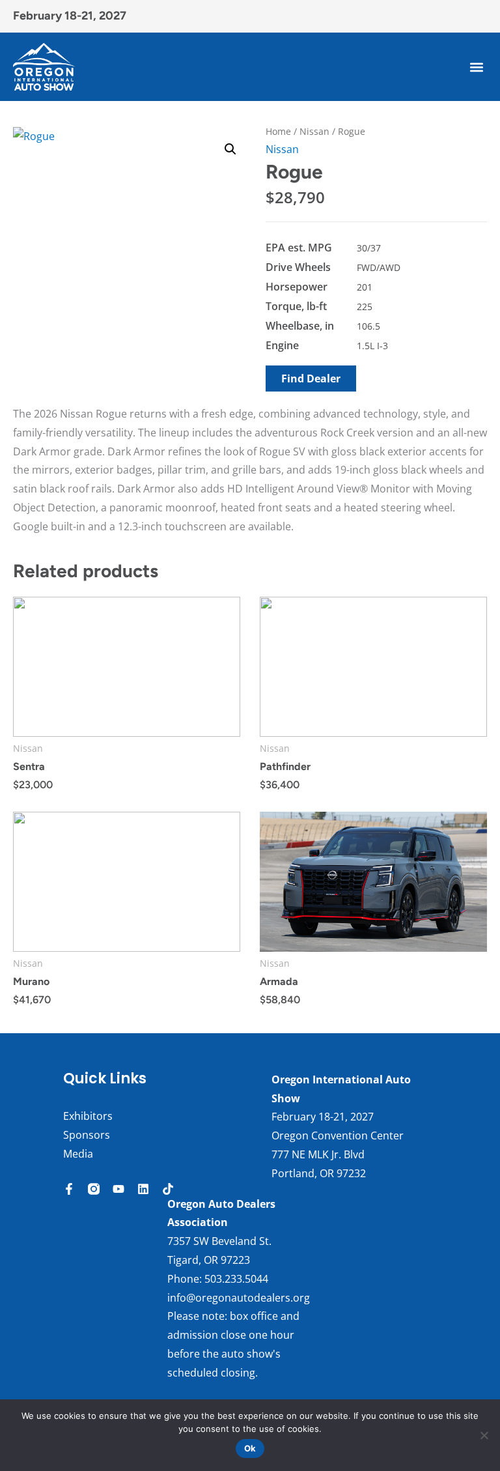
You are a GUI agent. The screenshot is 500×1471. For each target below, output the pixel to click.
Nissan (314, 131)
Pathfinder (285, 766)
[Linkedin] (143, 1189)
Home (278, 131)
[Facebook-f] (69, 1189)
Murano (31, 981)
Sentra (29, 766)
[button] (476, 67)
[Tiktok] (168, 1189)
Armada (279, 981)
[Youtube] (118, 1189)
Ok (250, 1448)
